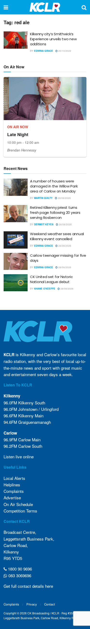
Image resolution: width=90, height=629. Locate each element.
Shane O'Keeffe (44, 288)
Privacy (31, 604)
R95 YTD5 (13, 558)
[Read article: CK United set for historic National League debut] (16, 282)
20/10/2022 (64, 50)
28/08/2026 (64, 198)
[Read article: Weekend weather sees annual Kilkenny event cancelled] (16, 240)
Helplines (12, 485)
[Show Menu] (6, 7)
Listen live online (19, 457)
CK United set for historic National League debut (51, 279)
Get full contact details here (28, 586)
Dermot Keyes (44, 224)
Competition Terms (20, 511)
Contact (49, 604)
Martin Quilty (43, 198)
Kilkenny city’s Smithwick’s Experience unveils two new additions (53, 39)
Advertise (12, 498)
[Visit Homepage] (45, 7)
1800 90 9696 (19, 569)
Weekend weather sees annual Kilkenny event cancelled (57, 236)
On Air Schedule (18, 504)
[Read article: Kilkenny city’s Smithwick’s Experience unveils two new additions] (16, 40)
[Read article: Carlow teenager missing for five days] (16, 261)
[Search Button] (84, 7)
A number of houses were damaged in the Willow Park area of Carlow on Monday (54, 186)
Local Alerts (14, 478)
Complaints (14, 491)
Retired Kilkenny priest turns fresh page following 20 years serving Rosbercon (55, 212)
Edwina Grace (43, 50)
